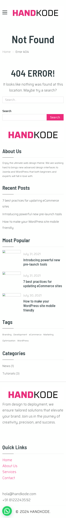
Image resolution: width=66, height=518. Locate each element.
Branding (7, 334)
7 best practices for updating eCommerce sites (42, 283)
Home (6, 51)
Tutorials (8, 373)
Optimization (8, 340)
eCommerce (35, 334)
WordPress (23, 340)
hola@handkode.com (19, 494)
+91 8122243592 (16, 500)
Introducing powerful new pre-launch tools (32, 214)
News (6, 365)
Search (6, 111)
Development (20, 334)
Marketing (48, 334)
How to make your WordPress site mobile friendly (39, 305)
